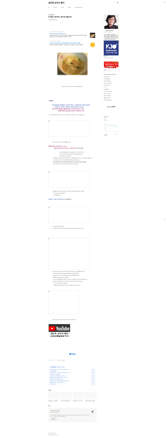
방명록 (62, 7)
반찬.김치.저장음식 (107, 81)
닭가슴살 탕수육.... (53, 384)
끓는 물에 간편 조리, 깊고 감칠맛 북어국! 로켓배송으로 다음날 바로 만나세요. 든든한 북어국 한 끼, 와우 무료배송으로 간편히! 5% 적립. (68, 35)
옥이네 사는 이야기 (107, 93)
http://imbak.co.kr (54, 41)
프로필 (69, 7)
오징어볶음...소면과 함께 (54, 374)
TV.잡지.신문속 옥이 (108, 91)
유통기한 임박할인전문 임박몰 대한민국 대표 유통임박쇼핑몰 (65, 43)
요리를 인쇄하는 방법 (108, 100)
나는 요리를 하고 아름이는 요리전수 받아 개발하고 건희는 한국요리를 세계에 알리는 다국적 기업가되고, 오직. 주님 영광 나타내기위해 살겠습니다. (70, 415)
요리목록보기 (106, 89)
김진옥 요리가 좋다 (56, 2)
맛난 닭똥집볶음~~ (53, 371)
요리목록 (55, 7)
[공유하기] (53, 360)
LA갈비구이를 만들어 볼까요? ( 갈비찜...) (58, 376)
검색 (115, 3)
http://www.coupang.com (55, 31)
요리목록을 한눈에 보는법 (108, 58)
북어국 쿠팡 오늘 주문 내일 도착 (58, 33)
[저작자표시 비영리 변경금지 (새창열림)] (63, 360)
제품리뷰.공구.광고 (107, 98)
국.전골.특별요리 (53, 367)
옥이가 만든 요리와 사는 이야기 (110, 74)
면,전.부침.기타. (107, 85)
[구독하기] (165, 219)
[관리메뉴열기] (165, 2)
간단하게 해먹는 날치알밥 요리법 (56, 379)
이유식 (105, 87)
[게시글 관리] (54, 360)
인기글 (109, 70)
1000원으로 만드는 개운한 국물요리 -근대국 (58, 377)
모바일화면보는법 (79, 7)
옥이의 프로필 (106, 76)
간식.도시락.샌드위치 (108, 83)
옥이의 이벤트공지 (107, 95)
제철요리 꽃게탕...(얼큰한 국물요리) (56, 382)
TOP (118, 434)
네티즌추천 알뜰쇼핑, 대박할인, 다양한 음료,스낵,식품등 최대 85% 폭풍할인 (66, 44)
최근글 (105, 70)
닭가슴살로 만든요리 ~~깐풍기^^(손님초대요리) (59, 369)
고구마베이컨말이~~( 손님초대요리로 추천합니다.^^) (60, 372)
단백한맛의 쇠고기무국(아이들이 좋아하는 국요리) (59, 380)
